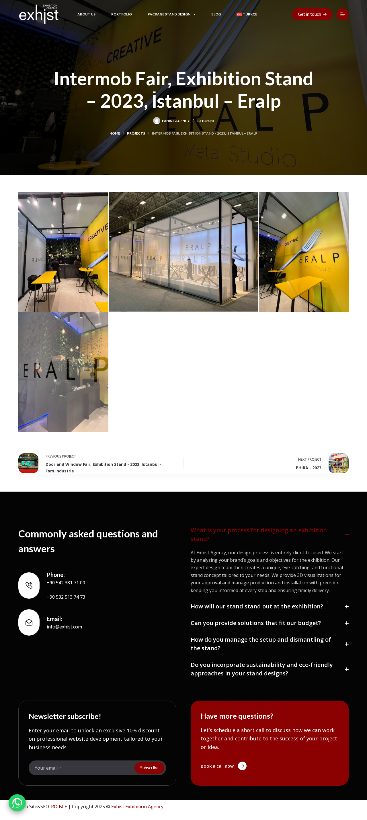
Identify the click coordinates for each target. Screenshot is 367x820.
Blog (216, 14)
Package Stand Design (169, 14)
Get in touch (309, 14)
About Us (86, 14)
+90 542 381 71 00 (66, 582)
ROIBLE (59, 806)
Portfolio (121, 14)
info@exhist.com (64, 627)
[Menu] (343, 14)
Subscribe (149, 767)
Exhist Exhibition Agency (137, 806)
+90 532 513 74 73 (66, 597)
